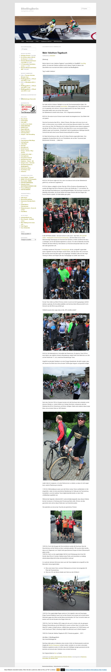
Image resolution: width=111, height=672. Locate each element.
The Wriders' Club (25, 169)
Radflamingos (24, 127)
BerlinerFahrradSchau (26, 199)
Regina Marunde (25, 129)
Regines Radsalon (25, 131)
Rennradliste (45, 658)
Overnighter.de (24, 156)
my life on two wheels (26, 124)
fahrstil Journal (25, 149)
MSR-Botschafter (58, 41)
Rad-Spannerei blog (26, 159)
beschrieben (64, 106)
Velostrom (23, 171)
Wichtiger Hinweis (25, 55)
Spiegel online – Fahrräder (27, 163)
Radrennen (83, 657)
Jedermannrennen (58, 657)
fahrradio (23, 145)
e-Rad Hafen (24, 144)
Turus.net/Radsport (26, 188)
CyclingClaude (24, 142)
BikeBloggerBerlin (25, 79)
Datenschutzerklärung (47, 666)
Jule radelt (23, 122)
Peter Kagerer (24, 226)
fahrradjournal (24, 147)
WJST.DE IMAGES (25, 189)
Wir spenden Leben (53, 658)
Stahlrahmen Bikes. (26, 168)
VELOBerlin (24, 211)
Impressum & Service (46, 41)
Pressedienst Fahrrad (26, 157)
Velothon (70, 657)
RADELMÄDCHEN (25, 126)
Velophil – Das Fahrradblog (28, 134)
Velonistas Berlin (25, 132)
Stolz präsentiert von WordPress (61, 666)
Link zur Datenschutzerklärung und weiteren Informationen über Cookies (86, 670)
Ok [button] (58, 670)
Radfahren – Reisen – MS (27, 161)
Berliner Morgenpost (54, 645)
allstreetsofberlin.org (26, 217)
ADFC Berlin (24, 197)
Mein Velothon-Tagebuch (54, 52)
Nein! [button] (63, 670)
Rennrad (65, 657)
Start (22, 41)
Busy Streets (24, 119)
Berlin (52, 657)
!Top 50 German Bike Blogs (28, 140)
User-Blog (83, 63)
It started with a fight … (27, 154)
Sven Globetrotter (25, 228)
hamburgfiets (24, 120)
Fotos (37, 41)
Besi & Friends (29, 41)
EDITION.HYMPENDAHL (27, 182)
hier (55, 653)
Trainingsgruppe (65, 249)
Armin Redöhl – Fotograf (27, 177)
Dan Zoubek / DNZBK (26, 181)
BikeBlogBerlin (30, 8)
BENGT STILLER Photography (28, 179)
